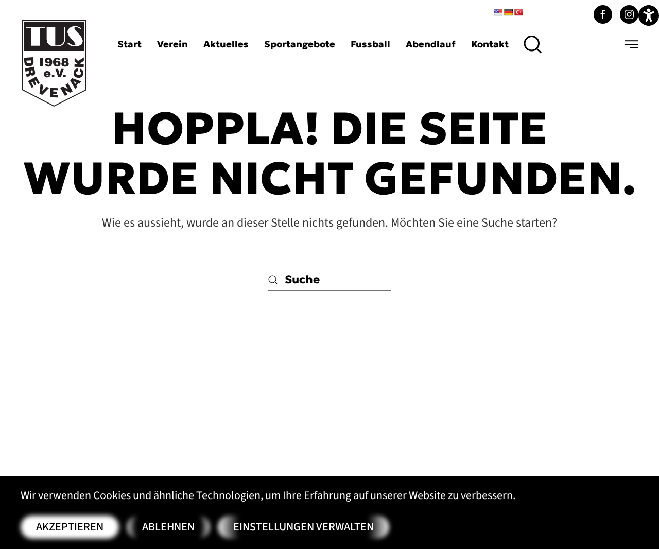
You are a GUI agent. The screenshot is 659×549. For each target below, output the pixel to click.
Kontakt (490, 44)
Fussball (370, 44)
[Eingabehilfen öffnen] (648, 15)
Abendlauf (431, 44)
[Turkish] (518, 12)
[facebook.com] (603, 14)
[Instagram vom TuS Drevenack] (629, 14)
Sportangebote (299, 44)
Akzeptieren (69, 527)
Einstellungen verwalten (303, 527)
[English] (497, 12)
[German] (508, 12)
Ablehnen (168, 527)
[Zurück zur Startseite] (54, 63)
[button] (533, 44)
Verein (172, 44)
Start (129, 44)
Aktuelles (226, 44)
